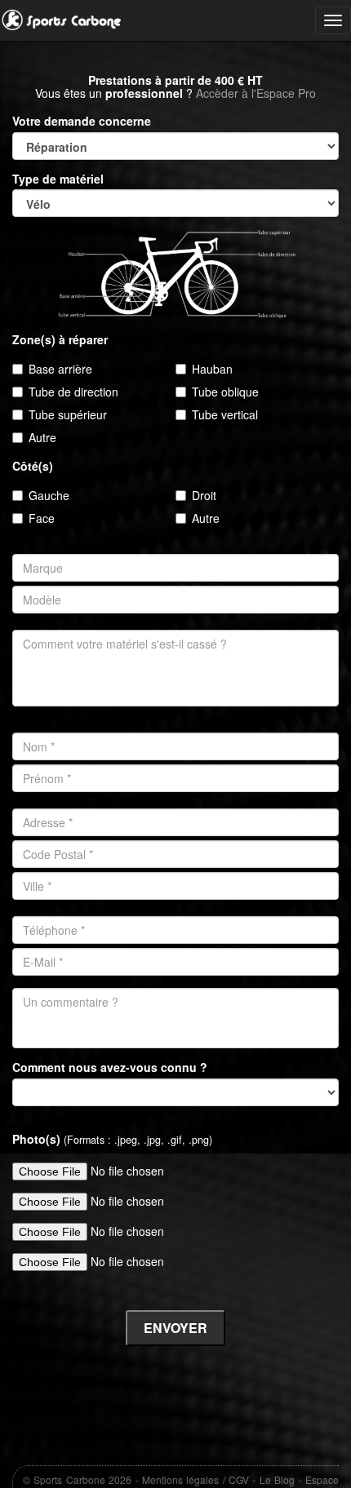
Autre (42, 437)
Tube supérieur (68, 414)
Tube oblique (225, 391)
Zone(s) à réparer (60, 340)
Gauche (49, 495)
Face (42, 518)
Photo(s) (112, 1139)
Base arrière (60, 369)
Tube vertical (225, 414)
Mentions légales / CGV (195, 1479)
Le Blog (277, 1479)
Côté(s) (32, 466)
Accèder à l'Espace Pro (256, 93)
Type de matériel (58, 179)
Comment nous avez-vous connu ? (109, 1067)
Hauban (212, 369)
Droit (204, 495)
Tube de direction (73, 391)
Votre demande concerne (81, 121)
